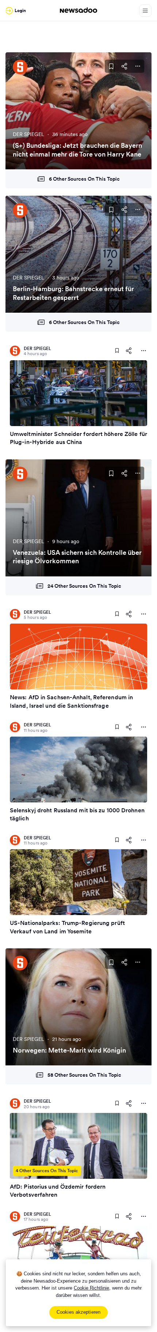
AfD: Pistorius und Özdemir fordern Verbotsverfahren (58, 1190)
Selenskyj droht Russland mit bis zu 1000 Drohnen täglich (77, 814)
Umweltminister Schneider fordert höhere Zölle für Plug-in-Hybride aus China (78, 437)
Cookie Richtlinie (91, 1288)
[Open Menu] (145, 10)
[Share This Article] (124, 66)
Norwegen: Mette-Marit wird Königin (69, 1050)
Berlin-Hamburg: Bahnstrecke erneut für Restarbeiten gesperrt (73, 293)
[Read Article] (78, 393)
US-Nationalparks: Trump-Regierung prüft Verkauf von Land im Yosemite (67, 926)
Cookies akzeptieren (78, 1312)
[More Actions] (137, 66)
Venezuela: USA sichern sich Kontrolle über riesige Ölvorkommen (77, 556)
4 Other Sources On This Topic (47, 1170)
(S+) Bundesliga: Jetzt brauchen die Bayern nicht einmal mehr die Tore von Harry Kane (77, 149)
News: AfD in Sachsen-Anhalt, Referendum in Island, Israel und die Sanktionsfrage (71, 701)
